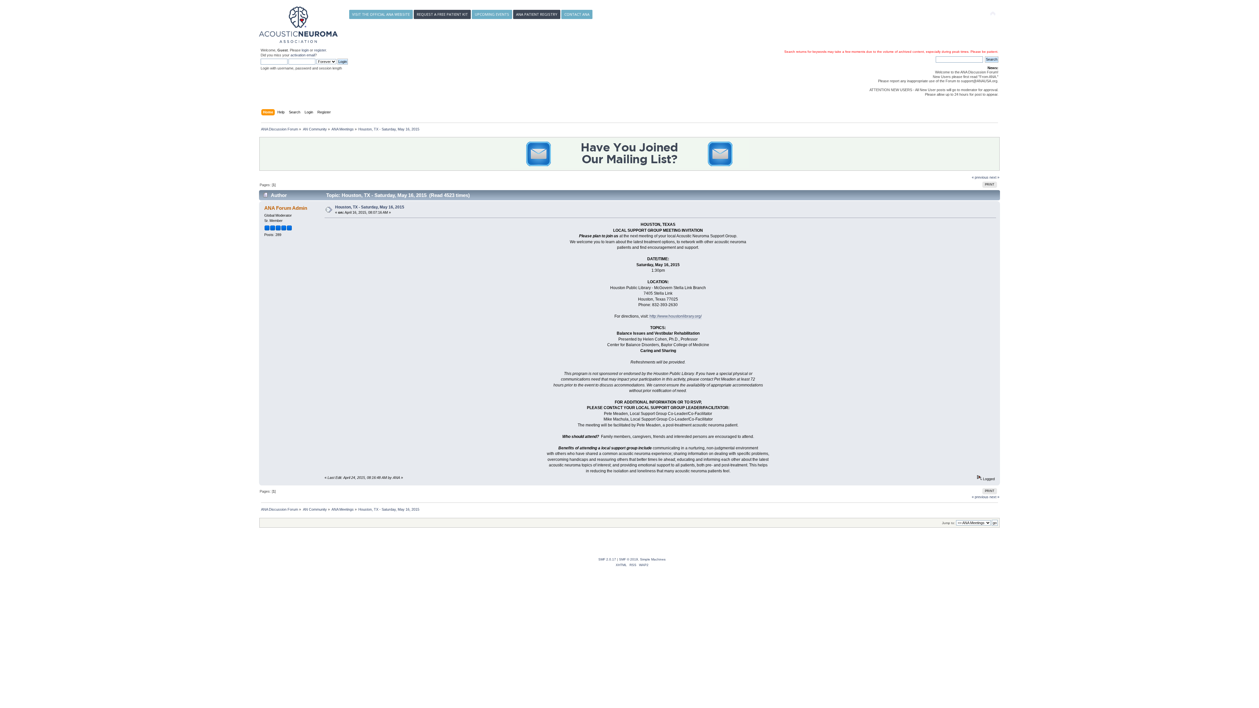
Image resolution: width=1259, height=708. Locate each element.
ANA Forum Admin (285, 208)
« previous (980, 177)
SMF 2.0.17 (607, 559)
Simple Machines (653, 559)
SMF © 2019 (628, 559)
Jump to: (948, 523)
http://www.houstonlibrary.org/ (675, 316)
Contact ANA (577, 14)
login (305, 50)
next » (994, 177)
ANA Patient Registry (536, 14)
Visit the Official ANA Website (381, 14)
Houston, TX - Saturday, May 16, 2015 (369, 207)
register (320, 50)
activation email (302, 55)
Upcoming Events (492, 14)
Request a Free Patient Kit (442, 14)
